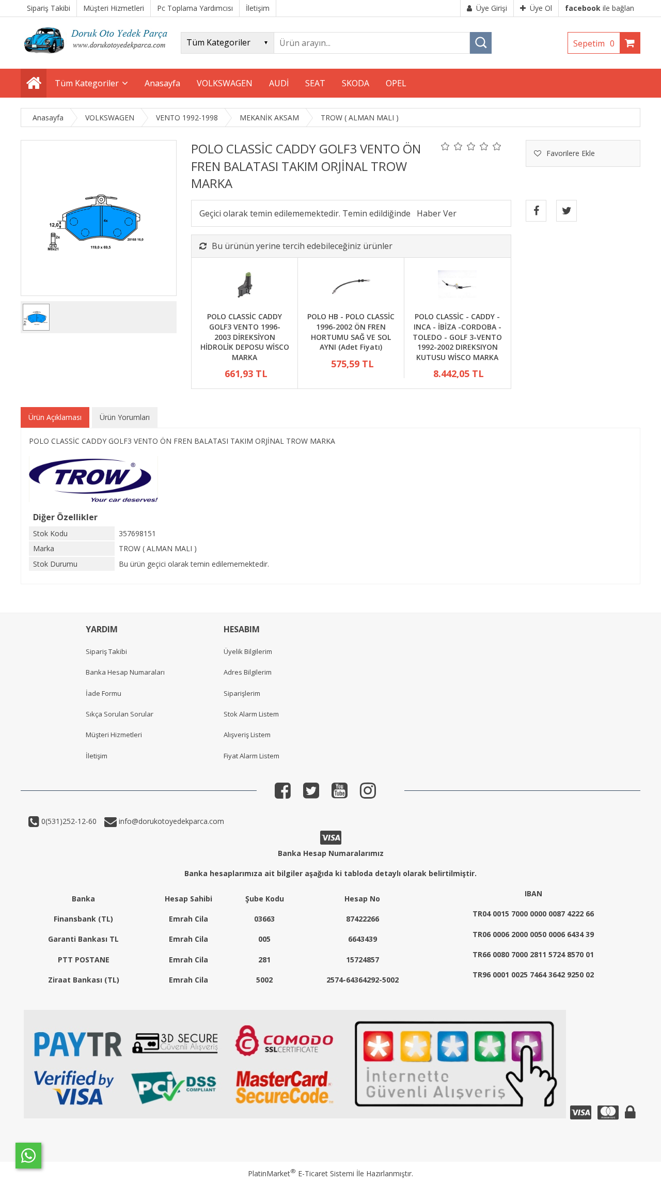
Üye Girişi (491, 8)
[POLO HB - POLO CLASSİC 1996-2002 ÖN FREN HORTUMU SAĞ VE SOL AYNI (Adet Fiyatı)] (351, 286)
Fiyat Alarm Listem (251, 755)
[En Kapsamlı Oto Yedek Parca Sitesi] (98, 56)
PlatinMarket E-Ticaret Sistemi (301, 1173)
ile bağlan (599, 8)
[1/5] (445, 146)
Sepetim (594, 43)
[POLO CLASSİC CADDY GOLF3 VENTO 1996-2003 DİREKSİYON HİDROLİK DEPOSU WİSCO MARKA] (244, 286)
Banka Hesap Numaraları (125, 672)
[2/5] (452, 146)
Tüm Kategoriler (87, 83)
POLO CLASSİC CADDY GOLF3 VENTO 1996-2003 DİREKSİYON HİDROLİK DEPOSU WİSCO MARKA (244, 336)
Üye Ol (541, 8)
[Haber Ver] (437, 213)
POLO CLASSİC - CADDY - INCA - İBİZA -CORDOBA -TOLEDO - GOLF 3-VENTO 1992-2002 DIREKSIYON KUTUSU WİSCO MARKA (457, 336)
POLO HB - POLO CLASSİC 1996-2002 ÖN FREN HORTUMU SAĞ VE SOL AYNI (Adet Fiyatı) (351, 331)
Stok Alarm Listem (251, 714)
